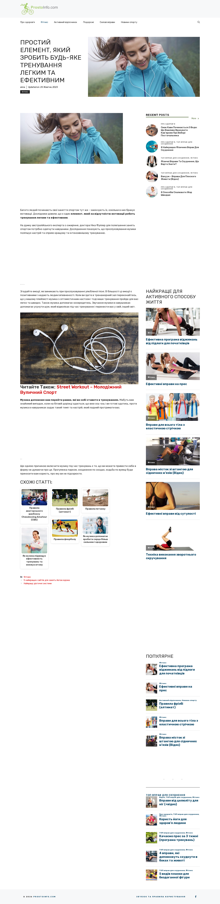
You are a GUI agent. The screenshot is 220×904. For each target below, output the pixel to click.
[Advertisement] (80, 186)
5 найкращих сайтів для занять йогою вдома (47, 580)
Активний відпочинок (65, 22)
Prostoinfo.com (44, 897)
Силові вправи (107, 22)
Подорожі (88, 22)
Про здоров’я (27, 22)
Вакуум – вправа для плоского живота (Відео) (178, 177)
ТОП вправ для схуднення (165, 795)
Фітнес (44, 22)
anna (22, 87)
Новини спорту (129, 22)
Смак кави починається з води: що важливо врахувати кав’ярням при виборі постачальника (179, 131)
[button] (199, 22)
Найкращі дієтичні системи (38, 583)
